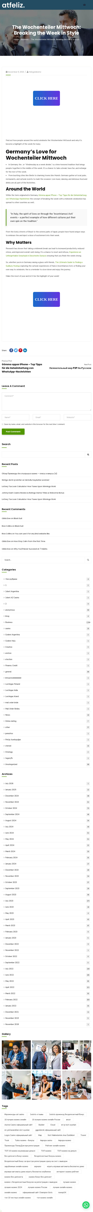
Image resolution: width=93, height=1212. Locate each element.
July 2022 (47, 969)
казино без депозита (13, 1177)
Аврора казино (64, 1140)
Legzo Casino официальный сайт (18, 1135)
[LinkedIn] (25, 350)
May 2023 (47, 913)
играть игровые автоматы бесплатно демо (65, 1166)
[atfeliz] (13, 4)
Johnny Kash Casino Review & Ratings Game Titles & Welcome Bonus (33, 493)
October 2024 (47, 808)
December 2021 (47, 1012)
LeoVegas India (47, 690)
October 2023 (47, 882)
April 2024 (47, 845)
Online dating (47, 721)
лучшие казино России (37, 1187)
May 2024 (47, 839)
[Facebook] (11, 350)
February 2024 (47, 857)
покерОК (62, 1192)
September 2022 (47, 962)
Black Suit (18, 518)
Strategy (47, 752)
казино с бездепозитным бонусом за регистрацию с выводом (30, 1182)
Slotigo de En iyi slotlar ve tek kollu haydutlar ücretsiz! (25, 480)
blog (47, 616)
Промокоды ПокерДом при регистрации (21, 1145)
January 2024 (47, 864)
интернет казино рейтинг (68, 1171)
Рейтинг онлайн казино (55, 1145)
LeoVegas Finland (47, 684)
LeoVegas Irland (47, 696)
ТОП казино (46, 1151)
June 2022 (47, 975)
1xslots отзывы (36, 1114)
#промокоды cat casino (14, 1114)
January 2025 (47, 789)
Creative (47, 647)
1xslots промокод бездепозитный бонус (66, 1114)
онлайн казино (10, 1192)
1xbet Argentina (47, 591)
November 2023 (47, 876)
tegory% (47, 758)
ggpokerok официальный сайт (48, 1130)
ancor (68, 1119)
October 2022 (47, 956)
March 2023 (47, 925)
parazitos (47, 733)
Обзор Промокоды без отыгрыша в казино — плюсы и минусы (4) (29, 473)
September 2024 (47, 814)
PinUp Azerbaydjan (47, 739)
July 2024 (47, 826)
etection (47, 659)
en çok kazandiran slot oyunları (17, 1130)
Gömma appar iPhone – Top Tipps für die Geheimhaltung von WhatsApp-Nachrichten (22, 368)
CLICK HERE (46, 98)
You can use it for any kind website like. (32, 533)
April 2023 (47, 919)
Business (25, 39)
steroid (47, 746)
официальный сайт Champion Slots (37, 1192)
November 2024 (47, 802)
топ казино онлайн (45, 1198)
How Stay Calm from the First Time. (30, 541)
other (47, 727)
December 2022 (47, 944)
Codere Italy (47, 641)
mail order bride (47, 702)
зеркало (37, 1166)
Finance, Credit (47, 665)
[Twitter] (16, 350)
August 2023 (47, 894)
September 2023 (47, 888)
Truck (6, 1140)
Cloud (52, 1125)
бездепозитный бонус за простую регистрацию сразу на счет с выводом (35, 1161)
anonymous (47, 610)
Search (6, 444)
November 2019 (47, 1018)
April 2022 (47, 987)
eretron (47, 653)
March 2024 (47, 851)
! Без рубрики (47, 579)
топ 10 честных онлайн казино (17, 1198)
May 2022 (47, 981)
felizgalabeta (35, 72)
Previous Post (7, 361)
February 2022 (47, 999)
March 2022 (47, 993)
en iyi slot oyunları (68, 1125)
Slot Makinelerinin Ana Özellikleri (61, 1135)
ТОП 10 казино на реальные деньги (19, 1151)
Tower (83, 1135)
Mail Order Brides (47, 709)
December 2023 (47, 870)
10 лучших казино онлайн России (46, 1119)
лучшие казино (69, 1182)
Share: (4, 350)
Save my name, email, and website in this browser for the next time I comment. (34, 424)
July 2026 (47, 783)
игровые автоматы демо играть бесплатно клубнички (27, 1171)
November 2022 (47, 950)
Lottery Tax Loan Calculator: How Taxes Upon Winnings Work (29, 486)
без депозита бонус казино (16, 1156)
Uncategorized (47, 764)
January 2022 (47, 1006)
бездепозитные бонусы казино (47, 1156)
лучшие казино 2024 (13, 1187)
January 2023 (47, 938)
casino (47, 628)
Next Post (87, 365)
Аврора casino (46, 1140)
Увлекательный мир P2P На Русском (70, 368)
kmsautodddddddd (47, 678)
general (47, 671)
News (47, 715)
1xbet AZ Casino (47, 597)
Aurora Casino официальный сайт (18, 1125)
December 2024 (47, 796)
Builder (41, 1125)
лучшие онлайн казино (62, 1187)
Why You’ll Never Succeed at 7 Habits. (31, 549)
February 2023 (47, 931)
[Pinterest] (20, 350)
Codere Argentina (47, 634)
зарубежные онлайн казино (16, 1166)
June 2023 (47, 907)
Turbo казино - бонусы (24, 1140)
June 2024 (47, 833)
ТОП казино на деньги (66, 1151)
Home (16, 39)
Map (40, 1135)
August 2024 (47, 820)
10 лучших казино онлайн (15, 1119)
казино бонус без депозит (40, 1177)
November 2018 (47, 1024)
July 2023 (47, 901)
